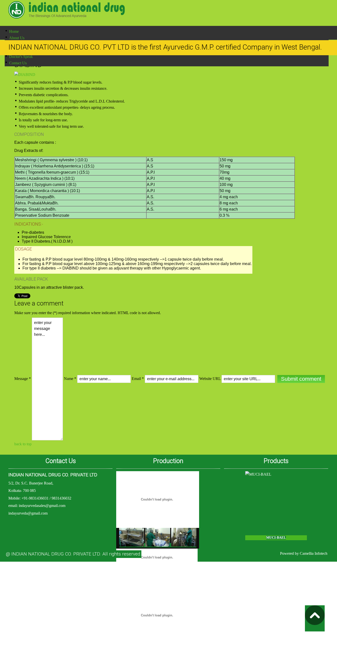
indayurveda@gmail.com (28, 513)
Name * (70, 378)
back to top (23, 444)
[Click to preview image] (24, 74)
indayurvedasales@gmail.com (42, 505)
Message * (22, 378)
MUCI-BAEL (276, 537)
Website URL (210, 378)
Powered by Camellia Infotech (303, 553)
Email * (138, 378)
